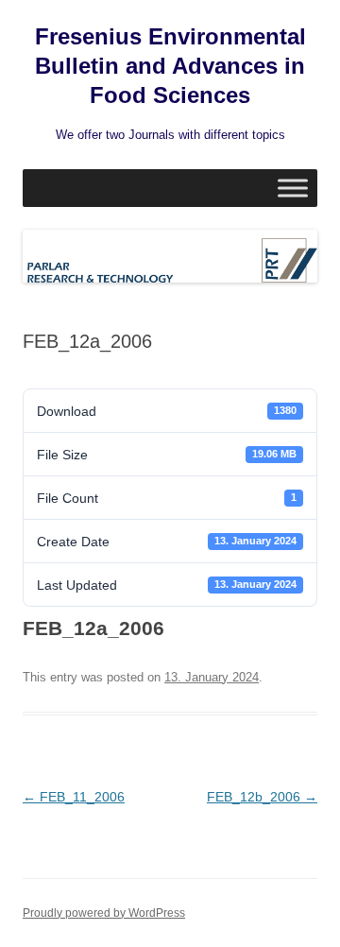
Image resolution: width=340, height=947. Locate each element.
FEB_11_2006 (74, 796)
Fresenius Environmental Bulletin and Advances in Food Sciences (170, 66)
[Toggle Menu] (293, 188)
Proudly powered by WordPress (104, 913)
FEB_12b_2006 (262, 796)
